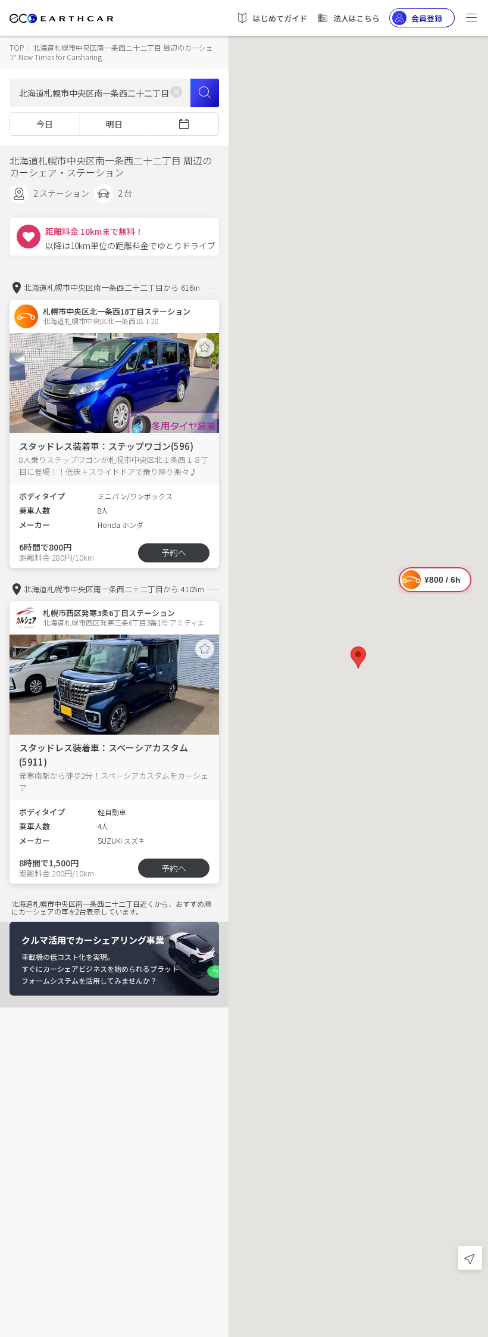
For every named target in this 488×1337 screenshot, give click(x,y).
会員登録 (426, 18)
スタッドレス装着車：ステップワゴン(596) (106, 446)
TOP (17, 47)
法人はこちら (356, 18)
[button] (358, 657)
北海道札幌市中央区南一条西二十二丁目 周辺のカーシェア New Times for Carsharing (111, 52)
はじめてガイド (280, 18)
